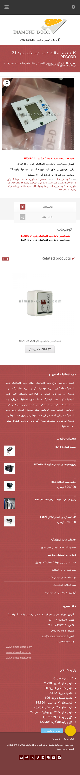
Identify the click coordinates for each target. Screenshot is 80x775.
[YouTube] (53, 757)
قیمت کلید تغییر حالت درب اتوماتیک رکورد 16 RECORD (37, 183)
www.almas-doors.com (19, 647)
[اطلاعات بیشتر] (37, 267)
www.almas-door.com (18, 658)
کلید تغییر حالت (27, 63)
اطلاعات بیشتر (38, 349)
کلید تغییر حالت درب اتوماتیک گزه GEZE (40, 341)
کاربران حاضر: (64, 678)
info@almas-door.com (54, 636)
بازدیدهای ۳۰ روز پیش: (58, 707)
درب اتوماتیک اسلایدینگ (64, 585)
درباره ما (56, 739)
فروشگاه (60, 63)
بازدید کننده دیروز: (61, 698)
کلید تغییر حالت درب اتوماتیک (51, 186)
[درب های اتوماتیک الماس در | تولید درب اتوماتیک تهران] (40, 33)
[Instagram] (42, 757)
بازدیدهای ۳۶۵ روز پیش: (57, 712)
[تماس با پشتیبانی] (70, 730)
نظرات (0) (47, 218)
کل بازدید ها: (64, 717)
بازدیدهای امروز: (62, 683)
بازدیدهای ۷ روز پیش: (59, 702)
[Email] (21, 757)
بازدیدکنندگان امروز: (60, 688)
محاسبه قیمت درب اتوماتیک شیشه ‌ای (58, 547)
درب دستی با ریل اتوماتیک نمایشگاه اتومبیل (55, 562)
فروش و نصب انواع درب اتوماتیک (60, 592)
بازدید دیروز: (65, 693)
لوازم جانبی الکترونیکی (45, 63)
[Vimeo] (37, 757)
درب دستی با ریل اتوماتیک (63, 570)
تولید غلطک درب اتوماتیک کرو (62, 577)
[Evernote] (48, 757)
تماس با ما (69, 739)
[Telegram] (59, 757)
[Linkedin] (32, 757)
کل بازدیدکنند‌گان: (61, 722)
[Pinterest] (26, 757)
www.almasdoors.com (18, 652)
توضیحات (48, 207)
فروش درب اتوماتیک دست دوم (62, 555)
